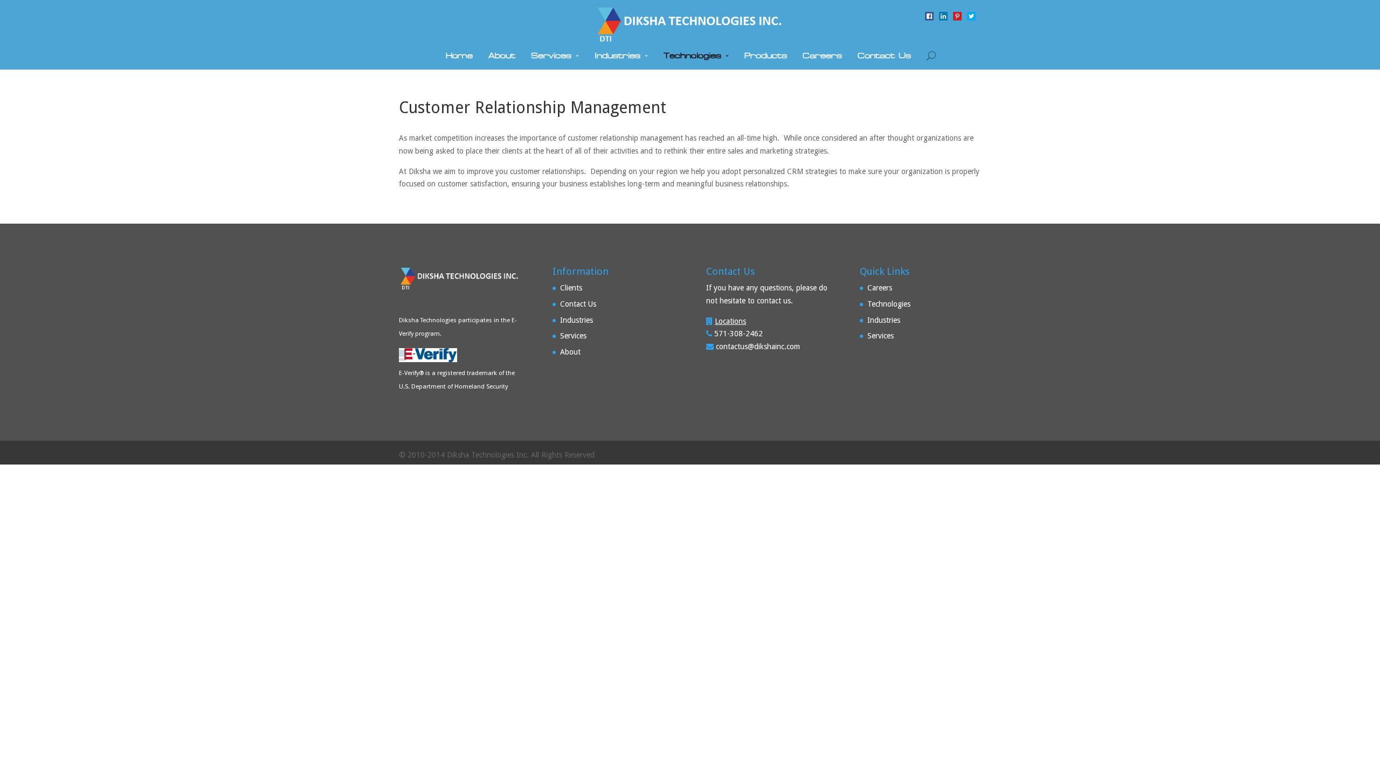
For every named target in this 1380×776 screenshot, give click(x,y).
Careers (822, 56)
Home (459, 56)
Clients (571, 287)
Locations (730, 321)
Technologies (692, 56)
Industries (617, 56)
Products (765, 56)
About (501, 56)
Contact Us (884, 56)
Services (551, 56)
